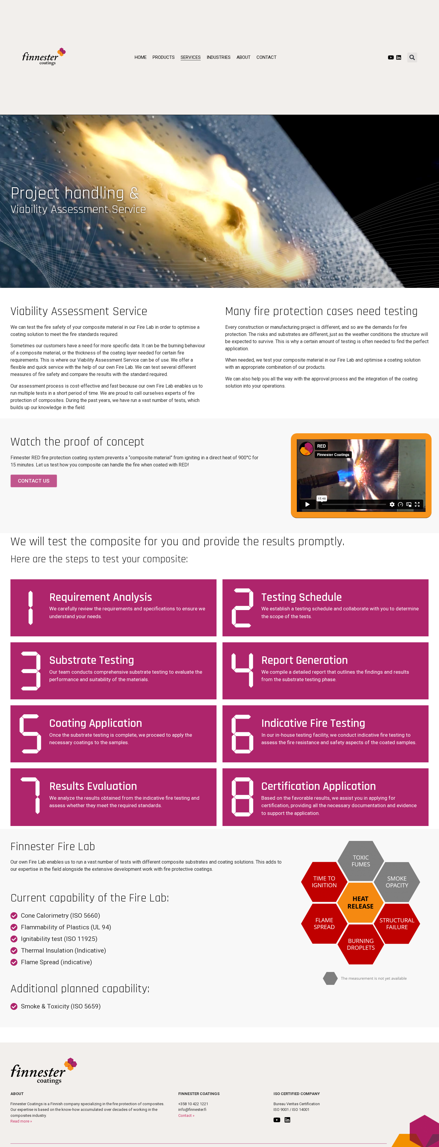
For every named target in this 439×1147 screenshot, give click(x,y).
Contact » (186, 1115)
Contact (267, 57)
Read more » (21, 1121)
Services (191, 57)
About (244, 57)
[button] (412, 57)
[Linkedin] (398, 57)
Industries (219, 57)
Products (164, 57)
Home (141, 57)
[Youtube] (391, 57)
